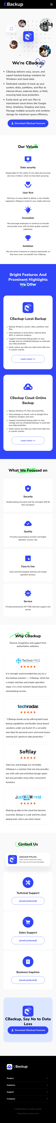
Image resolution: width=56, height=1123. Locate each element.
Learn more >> (28, 359)
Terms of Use (34, 1113)
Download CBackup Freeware (29, 123)
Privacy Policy (22, 1113)
